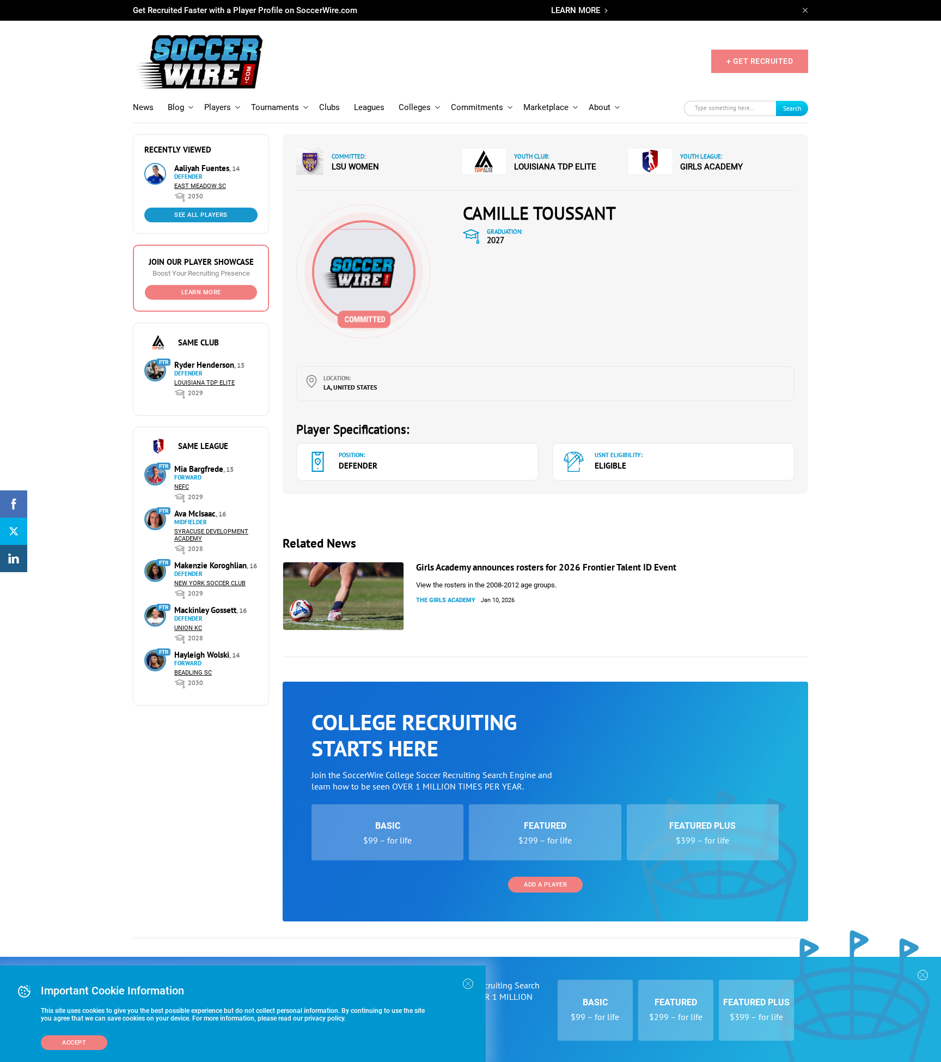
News (143, 107)
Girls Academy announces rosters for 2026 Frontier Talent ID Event (546, 567)
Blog (176, 107)
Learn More (201, 292)
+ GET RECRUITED (759, 61)
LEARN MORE (575, 10)
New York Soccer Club (210, 583)
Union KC (188, 628)
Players (217, 107)
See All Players (201, 215)
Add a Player (545, 884)
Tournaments (275, 107)
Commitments (477, 107)
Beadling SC (193, 672)
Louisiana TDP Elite (204, 382)
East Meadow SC (200, 186)
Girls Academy (711, 167)
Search (792, 108)
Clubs (329, 107)
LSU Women (355, 167)
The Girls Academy (445, 600)
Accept (74, 1042)
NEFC (181, 486)
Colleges (415, 107)
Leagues (369, 107)
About (599, 107)
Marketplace (546, 107)
